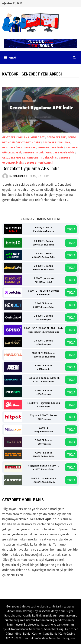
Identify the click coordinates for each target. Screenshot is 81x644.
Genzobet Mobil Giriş (60, 152)
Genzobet (8, 147)
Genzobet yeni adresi (39, 162)
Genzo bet (38, 137)
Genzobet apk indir (50, 147)
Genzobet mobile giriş (42, 157)
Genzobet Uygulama (15, 137)
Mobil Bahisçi (20, 176)
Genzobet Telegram (62, 638)
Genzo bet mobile (28, 142)
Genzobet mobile (13, 157)
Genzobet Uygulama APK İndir (30, 168)
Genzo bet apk (56, 137)
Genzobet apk (26, 147)
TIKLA (71, 229)
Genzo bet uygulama (56, 142)
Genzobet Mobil (33, 152)
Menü (12, 57)
